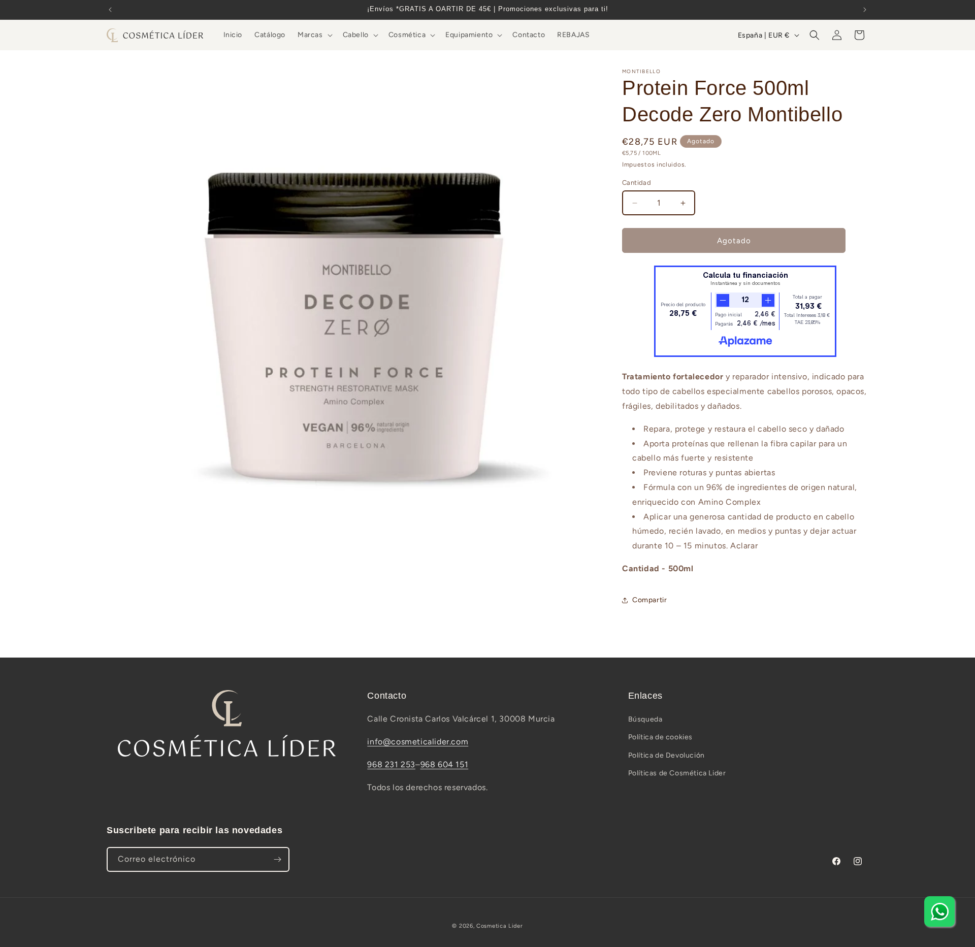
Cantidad (636, 182)
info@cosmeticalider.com (417, 741)
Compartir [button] (649, 600)
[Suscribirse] (277, 859)
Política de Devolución (666, 755)
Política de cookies (660, 737)
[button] (314, 35)
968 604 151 (444, 764)
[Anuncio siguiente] (865, 9)
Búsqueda (645, 719)
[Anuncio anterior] (110, 9)
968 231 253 (391, 764)
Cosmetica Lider (499, 926)
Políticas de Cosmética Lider (677, 773)
